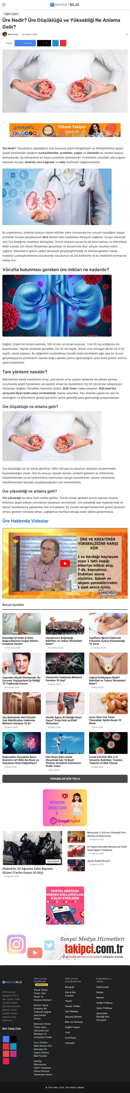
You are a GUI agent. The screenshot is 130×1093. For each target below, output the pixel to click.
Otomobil (69, 1043)
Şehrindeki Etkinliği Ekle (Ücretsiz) (102, 1016)
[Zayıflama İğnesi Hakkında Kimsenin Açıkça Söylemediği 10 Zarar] (108, 624)
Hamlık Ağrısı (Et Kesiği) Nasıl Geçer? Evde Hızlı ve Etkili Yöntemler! (63, 720)
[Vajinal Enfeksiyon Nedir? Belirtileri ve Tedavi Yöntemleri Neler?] (108, 663)
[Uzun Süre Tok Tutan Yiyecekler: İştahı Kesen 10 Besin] (108, 703)
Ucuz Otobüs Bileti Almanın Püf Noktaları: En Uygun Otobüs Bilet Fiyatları (43, 1049)
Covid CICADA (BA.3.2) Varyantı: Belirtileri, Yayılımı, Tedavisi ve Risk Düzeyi (106, 760)
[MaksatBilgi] (65, 4)
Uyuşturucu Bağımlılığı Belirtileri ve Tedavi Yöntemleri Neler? (64, 640)
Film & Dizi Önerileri (70, 994)
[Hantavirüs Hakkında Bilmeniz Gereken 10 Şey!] (65, 663)
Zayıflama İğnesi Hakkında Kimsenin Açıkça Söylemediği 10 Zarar (107, 640)
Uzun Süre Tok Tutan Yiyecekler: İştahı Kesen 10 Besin (105, 720)
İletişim (100, 992)
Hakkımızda (102, 987)
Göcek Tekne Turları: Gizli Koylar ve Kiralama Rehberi (42, 995)
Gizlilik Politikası (104, 1002)
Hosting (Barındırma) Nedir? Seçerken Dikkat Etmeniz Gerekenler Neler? (43, 1068)
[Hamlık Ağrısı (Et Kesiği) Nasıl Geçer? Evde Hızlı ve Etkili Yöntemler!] (65, 703)
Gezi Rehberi (71, 1011)
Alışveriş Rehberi (73, 1016)
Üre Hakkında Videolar (25, 521)
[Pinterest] (63, 43)
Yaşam (68, 1001)
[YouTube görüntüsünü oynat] (65, 563)
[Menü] (4, 6)
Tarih (67, 1032)
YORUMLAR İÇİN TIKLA (65, 778)
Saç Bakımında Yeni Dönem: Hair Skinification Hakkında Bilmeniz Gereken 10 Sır (19, 720)
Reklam (100, 997)
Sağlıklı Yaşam (11, 14)
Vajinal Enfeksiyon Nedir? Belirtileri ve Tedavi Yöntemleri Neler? (107, 680)
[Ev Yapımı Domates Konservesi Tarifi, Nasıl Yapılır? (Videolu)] (76, 851)
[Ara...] (126, 6)
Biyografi (69, 987)
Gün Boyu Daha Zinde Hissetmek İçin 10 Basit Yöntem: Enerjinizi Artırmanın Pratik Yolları (63, 761)
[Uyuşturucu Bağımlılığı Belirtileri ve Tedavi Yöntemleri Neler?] (65, 624)
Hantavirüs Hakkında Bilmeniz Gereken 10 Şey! (64, 679)
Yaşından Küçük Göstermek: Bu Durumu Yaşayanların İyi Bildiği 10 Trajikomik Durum (21, 680)
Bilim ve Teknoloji (74, 1022)
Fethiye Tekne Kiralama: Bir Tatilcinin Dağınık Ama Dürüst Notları (42, 1012)
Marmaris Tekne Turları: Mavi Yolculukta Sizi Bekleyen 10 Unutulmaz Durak (43, 1030)
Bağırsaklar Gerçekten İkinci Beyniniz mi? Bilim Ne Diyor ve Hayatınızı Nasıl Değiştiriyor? (20, 760)
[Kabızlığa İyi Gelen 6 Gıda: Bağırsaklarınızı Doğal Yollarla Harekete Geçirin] (21, 624)
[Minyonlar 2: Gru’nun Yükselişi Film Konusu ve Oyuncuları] (76, 837)
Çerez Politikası (104, 1008)
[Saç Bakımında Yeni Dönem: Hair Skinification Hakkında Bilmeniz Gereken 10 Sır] (21, 703)
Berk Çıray (13, 34)
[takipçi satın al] (65, 130)
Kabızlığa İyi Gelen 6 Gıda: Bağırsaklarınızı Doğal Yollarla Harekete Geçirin (20, 640)
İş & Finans (70, 1037)
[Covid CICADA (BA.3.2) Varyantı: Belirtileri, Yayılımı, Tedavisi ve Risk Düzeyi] (108, 743)
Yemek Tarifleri (72, 1006)
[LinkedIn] (55, 43)
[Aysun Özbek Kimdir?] (76, 865)
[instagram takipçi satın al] (65, 946)
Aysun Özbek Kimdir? (98, 860)
